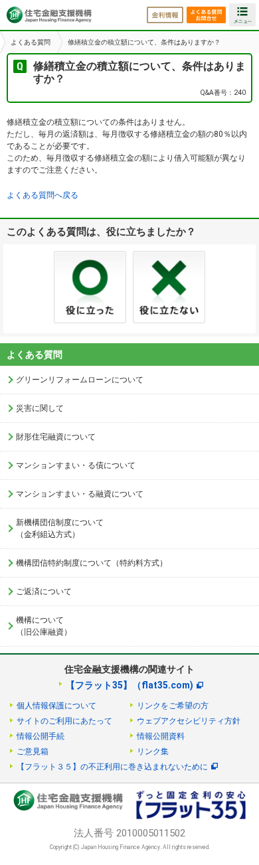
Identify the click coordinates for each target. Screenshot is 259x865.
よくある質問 (30, 42)
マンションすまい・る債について (75, 465)
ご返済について (44, 591)
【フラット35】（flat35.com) (129, 685)
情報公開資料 (161, 736)
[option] (28, 42)
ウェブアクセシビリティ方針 (188, 721)
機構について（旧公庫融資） (44, 626)
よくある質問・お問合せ (206, 15)
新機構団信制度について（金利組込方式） (60, 528)
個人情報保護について (56, 705)
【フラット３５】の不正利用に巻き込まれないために (112, 766)
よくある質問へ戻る (42, 195)
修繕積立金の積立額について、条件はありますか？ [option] (144, 42)
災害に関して (40, 408)
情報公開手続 (40, 736)
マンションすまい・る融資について (79, 494)
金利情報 (165, 15)
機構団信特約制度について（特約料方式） (91, 563)
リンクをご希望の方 (173, 705)
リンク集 (153, 751)
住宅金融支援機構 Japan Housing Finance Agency (49, 15)
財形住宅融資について (56, 436)
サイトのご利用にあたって (64, 721)
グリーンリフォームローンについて (79, 379)
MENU (242, 15)
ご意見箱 (32, 751)
